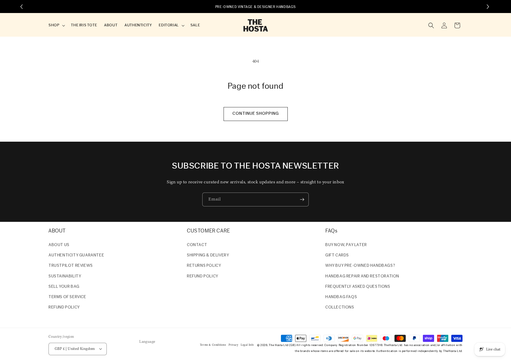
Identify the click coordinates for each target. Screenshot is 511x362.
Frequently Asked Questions (357, 287)
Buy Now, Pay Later (346, 245)
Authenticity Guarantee (76, 255)
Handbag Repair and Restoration (362, 276)
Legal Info (247, 344)
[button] (56, 26)
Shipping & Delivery (208, 255)
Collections (339, 307)
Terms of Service (67, 297)
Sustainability (64, 276)
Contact (197, 245)
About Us (58, 245)
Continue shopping (255, 113)
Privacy (233, 344)
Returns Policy (204, 266)
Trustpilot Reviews (70, 266)
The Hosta (275, 345)
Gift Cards (337, 255)
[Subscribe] (301, 199)
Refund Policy (202, 276)
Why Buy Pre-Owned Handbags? (360, 266)
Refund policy (64, 307)
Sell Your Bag (64, 287)
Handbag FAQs (341, 297)
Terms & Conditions (213, 344)
